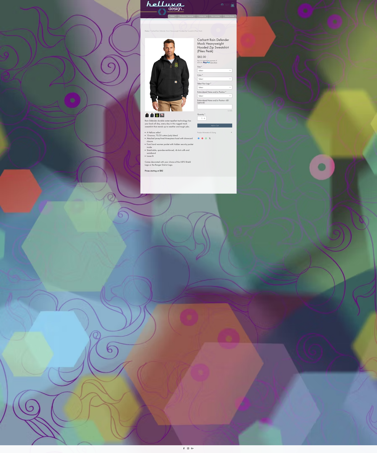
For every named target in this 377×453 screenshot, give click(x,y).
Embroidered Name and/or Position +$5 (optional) (213, 101)
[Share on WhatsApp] (206, 138)
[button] (232, 5)
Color (200, 75)
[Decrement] (199, 118)
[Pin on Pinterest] (202, 138)
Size (199, 67)
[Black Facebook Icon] (184, 448)
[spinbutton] (202, 118)
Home (147, 31)
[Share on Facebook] (198, 138)
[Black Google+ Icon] (192, 448)
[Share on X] (210, 138)
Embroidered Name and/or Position (211, 92)
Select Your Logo (204, 83)
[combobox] (214, 70)
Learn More (213, 62)
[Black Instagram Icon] (188, 448)
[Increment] (204, 118)
